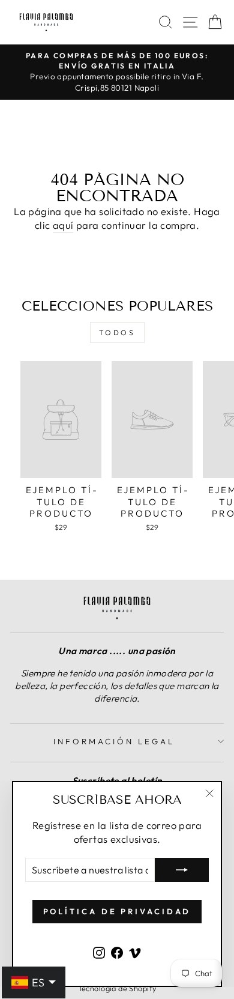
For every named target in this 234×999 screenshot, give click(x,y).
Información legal (114, 741)
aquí (63, 225)
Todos (117, 332)
